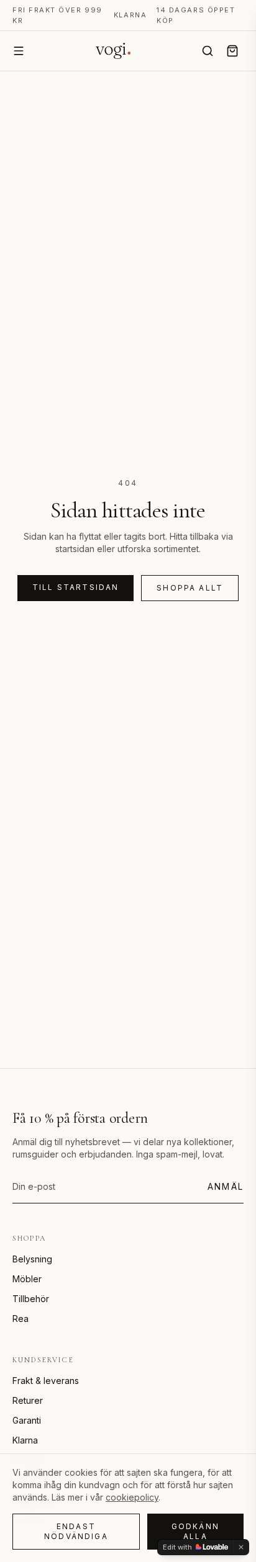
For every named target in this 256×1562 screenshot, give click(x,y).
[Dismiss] (241, 1547)
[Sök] (207, 51)
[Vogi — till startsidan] (113, 51)
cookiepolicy (132, 1497)
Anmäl (226, 1186)
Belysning (32, 1259)
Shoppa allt (190, 587)
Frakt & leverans (45, 1380)
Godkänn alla (195, 1531)
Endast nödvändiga (76, 1531)
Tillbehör (30, 1298)
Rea (20, 1318)
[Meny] (18, 51)
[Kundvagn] (232, 51)
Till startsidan (75, 587)
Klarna (25, 1440)
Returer (27, 1400)
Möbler (27, 1279)
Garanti (26, 1420)
